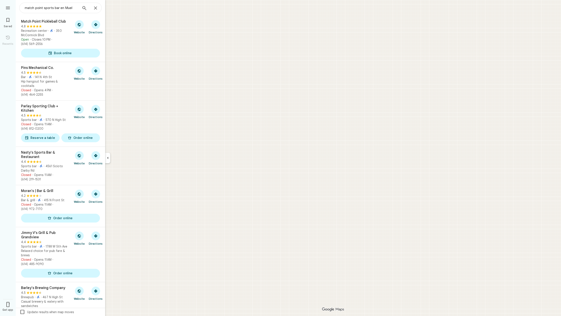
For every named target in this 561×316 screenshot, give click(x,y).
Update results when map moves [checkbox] (47, 312)
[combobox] (51, 8)
